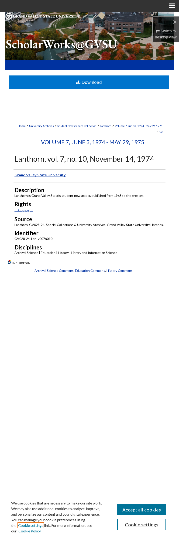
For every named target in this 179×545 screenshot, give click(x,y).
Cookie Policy (29, 531)
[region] (89, 517)
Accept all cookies (141, 509)
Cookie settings (30, 525)
